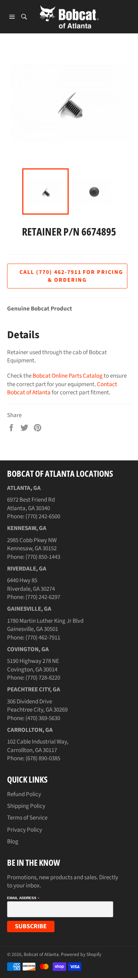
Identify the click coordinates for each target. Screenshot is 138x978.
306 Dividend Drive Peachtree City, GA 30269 (37, 705)
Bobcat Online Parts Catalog (68, 376)
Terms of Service (27, 818)
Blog (12, 841)
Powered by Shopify (81, 954)
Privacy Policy (24, 830)
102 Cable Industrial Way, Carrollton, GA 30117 (37, 745)
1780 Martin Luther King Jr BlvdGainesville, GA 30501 (45, 625)
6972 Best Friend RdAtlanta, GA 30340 (31, 504)
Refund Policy (24, 794)
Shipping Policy (26, 806)
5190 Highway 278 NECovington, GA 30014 (33, 665)
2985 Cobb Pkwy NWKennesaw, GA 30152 (32, 544)
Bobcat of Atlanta (41, 954)
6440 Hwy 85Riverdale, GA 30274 (31, 584)
